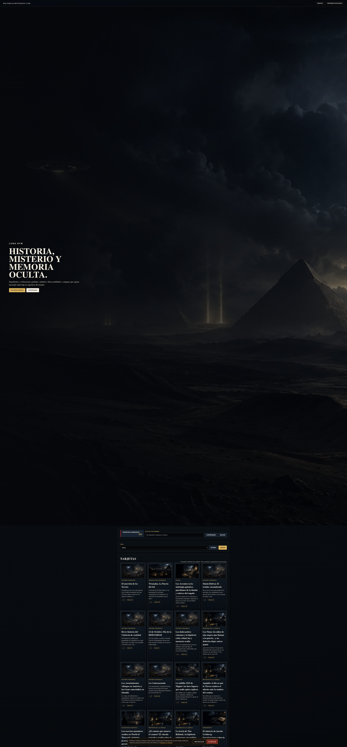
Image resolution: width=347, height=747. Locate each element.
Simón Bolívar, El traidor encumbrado (212, 585)
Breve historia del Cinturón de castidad (131, 633)
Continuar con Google (334, 3)
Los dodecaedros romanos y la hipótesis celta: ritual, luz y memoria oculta (186, 636)
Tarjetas (320, 3)
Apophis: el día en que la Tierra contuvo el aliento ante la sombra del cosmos (213, 687)
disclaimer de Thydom (166, 743)
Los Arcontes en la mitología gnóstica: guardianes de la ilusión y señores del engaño (187, 588)
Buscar (222, 535)
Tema (122, 544)
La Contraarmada (157, 683)
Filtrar (213, 547)
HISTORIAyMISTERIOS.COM (17, 3)
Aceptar (212, 742)
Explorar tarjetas (17, 290)
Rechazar (199, 742)
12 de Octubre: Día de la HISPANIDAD (160, 633)
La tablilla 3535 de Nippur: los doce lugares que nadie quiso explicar (187, 686)
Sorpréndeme (32, 290)
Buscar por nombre (152, 531)
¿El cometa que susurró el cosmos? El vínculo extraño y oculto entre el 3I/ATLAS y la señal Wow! (160, 737)
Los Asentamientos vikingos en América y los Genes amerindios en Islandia (133, 687)
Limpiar (222, 547)
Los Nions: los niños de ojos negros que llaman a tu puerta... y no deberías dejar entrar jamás (213, 638)
